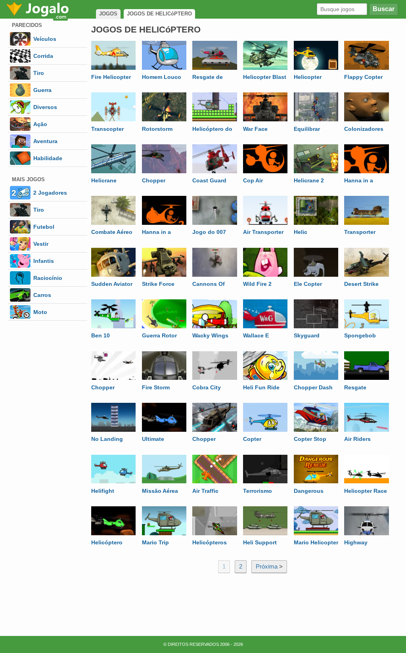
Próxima (269, 566)
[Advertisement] (244, 601)
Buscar (384, 9)
